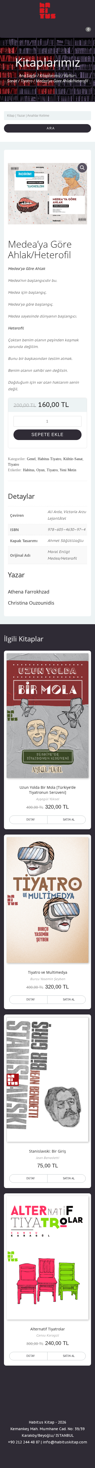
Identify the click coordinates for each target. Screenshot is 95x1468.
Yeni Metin (68, 470)
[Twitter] (47, 1407)
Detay (30, 819)
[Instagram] (57, 1407)
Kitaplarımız (50, 75)
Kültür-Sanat (73, 459)
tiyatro (52, 470)
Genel (31, 459)
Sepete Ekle (47, 434)
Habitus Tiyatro (49, 459)
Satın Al (69, 819)
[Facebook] (38, 1407)
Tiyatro (26, 80)
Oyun (40, 470)
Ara (49, 128)
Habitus (28, 470)
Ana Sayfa (27, 75)
